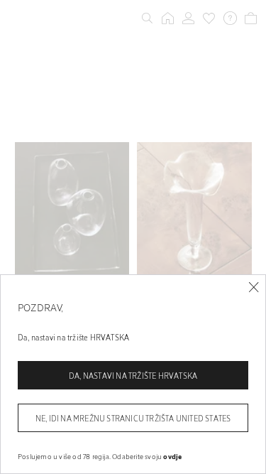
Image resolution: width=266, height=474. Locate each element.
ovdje (172, 456)
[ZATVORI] (254, 287)
